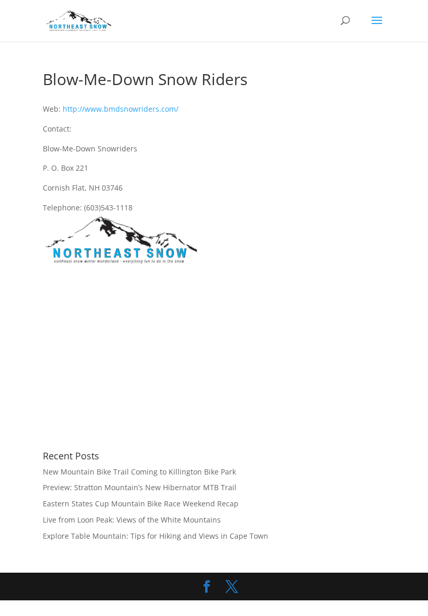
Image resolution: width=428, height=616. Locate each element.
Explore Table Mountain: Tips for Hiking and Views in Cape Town (155, 536)
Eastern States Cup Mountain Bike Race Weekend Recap (141, 503)
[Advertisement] (130, 359)
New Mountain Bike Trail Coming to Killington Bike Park (139, 472)
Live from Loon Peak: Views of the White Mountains (132, 520)
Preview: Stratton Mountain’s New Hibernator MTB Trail (139, 487)
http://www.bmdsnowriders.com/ (121, 109)
